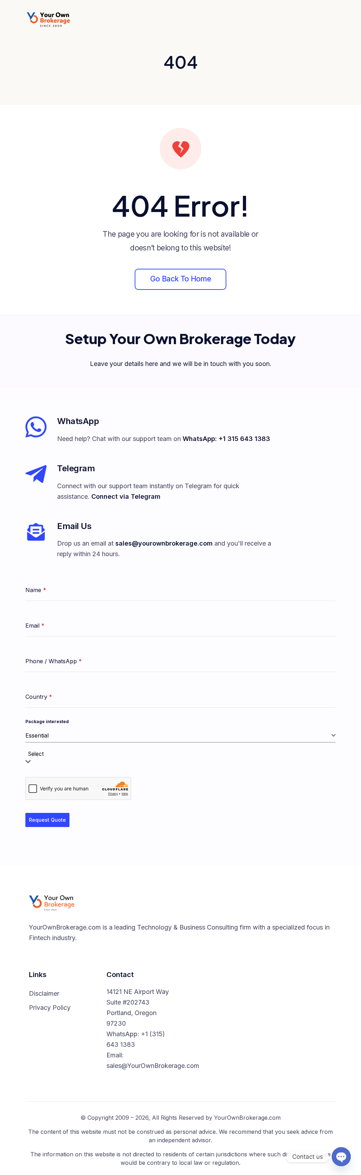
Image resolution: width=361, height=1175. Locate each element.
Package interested (47, 721)
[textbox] (38, 754)
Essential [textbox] (37, 735)
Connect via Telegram (125, 496)
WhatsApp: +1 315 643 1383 (226, 438)
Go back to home (180, 278)
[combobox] (180, 735)
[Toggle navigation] (328, 19)
